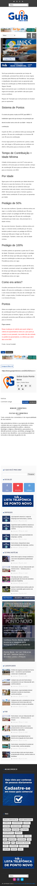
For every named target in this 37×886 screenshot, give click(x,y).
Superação (14, 846)
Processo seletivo (23, 842)
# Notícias (9, 352)
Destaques (7, 598)
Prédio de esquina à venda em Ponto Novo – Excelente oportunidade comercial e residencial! (22, 672)
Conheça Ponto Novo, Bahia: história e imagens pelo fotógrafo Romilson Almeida (17, 642)
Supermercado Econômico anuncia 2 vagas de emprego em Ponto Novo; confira (22, 527)
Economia (24, 829)
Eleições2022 (8, 833)
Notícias (7, 842)
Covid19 (27, 823)
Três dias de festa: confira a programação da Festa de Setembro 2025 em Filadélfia (22, 579)
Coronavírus (17, 823)
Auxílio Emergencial (11, 819)
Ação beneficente (26, 819)
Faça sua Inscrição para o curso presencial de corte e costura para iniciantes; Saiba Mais (22, 728)
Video (20, 849)
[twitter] (14, 1)
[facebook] (20, 1)
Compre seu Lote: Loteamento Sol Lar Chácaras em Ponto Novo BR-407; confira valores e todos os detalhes (22, 702)
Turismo (6, 849)
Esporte (20, 836)
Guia (5, 839)
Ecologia (16, 829)
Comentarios (29, 598)
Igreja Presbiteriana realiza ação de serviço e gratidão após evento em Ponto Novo (22, 589)
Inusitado (12, 839)
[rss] (23, 1)
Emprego (18, 833)
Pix (13, 842)
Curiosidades (16, 826)
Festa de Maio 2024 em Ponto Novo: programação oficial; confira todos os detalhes (23, 754)
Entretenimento (9, 836)
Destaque (7, 829)
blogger (25, 402)
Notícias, (27, 55)
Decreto (26, 826)
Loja (29, 839)
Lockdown (21, 839)
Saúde (6, 846)
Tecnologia (24, 846)
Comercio (7, 823)
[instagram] (17, 1)
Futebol (28, 836)
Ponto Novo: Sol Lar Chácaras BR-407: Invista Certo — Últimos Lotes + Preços (22, 569)
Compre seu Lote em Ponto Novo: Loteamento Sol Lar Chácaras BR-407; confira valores (22, 682)
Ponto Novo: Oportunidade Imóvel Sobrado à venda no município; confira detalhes (21, 692)
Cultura (6, 826)
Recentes (18, 598)
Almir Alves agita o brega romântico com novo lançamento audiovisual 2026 (22, 559)
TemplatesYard (30, 883)
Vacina (14, 849)
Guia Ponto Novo (19, 883)
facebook (32, 402)
